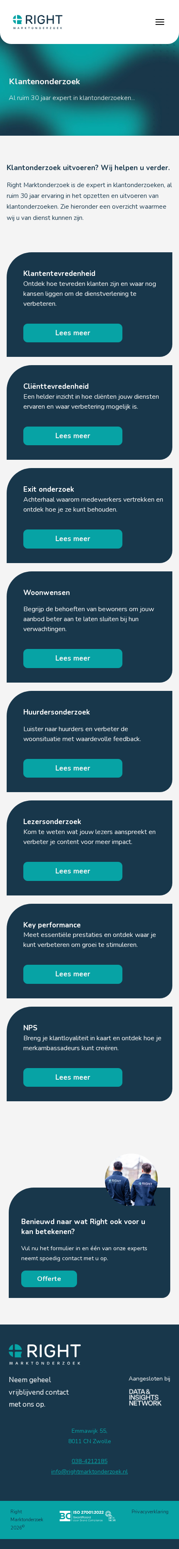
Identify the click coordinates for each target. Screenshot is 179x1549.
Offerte (49, 1278)
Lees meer (72, 333)
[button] (159, 22)
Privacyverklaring (150, 1512)
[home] (35, 22)
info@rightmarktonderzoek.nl (89, 1472)
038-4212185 (89, 1461)
